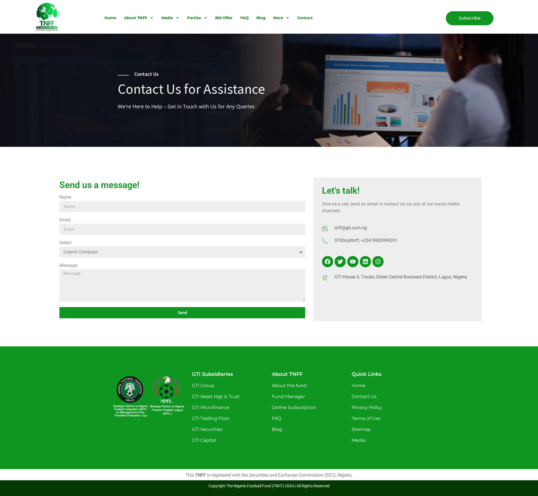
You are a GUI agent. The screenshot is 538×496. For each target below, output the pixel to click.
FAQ (244, 17)
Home (110, 17)
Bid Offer (224, 17)
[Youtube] (352, 261)
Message (68, 265)
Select (65, 243)
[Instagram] (378, 261)
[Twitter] (340, 261)
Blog (260, 17)
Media (167, 17)
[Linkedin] (365, 261)
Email (65, 220)
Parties (194, 17)
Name (65, 197)
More (278, 17)
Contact (305, 17)
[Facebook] (327, 261)
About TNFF (135, 17)
